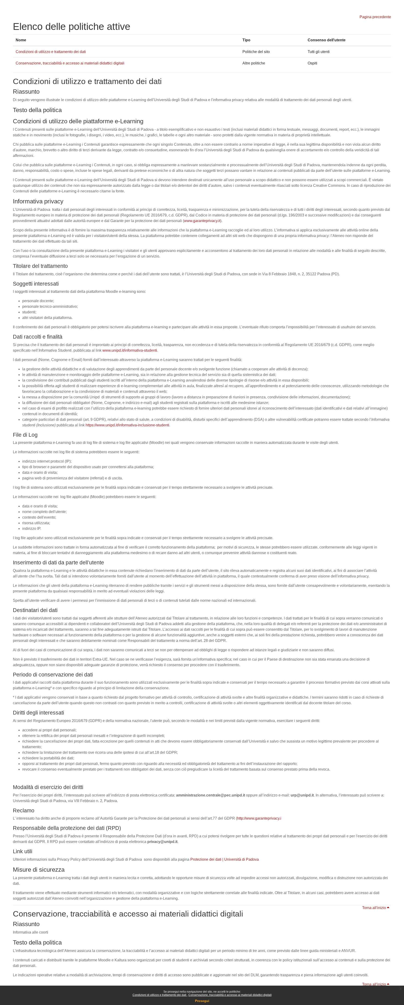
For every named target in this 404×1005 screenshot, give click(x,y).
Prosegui (202, 1001)
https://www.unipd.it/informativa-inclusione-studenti (127, 425)
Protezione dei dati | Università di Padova (224, 859)
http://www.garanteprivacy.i (259, 818)
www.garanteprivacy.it (202, 221)
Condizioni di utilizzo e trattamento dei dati (160, 995)
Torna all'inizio (374, 908)
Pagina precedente (375, 17)
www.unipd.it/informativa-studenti (129, 350)
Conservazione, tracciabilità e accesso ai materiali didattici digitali (230, 995)
